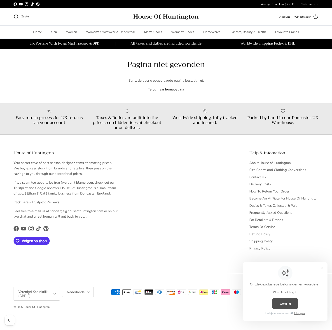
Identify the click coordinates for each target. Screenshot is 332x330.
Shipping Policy (261, 241)
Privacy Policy (259, 248)
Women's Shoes (182, 32)
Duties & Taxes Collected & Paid (273, 205)
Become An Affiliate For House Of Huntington (283, 198)
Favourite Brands (287, 32)
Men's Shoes (153, 32)
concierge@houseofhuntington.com (76, 211)
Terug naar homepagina (166, 89)
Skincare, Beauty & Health (247, 32)
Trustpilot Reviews (45, 202)
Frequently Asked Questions (270, 212)
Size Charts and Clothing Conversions (277, 170)
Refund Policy (259, 234)
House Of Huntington (36, 307)
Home (37, 32)
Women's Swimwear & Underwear (110, 32)
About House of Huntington (270, 163)
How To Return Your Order (269, 191)
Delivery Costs (260, 184)
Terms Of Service (262, 227)
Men (54, 32)
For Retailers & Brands (266, 220)
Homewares (211, 32)
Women (71, 32)
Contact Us (257, 177)
